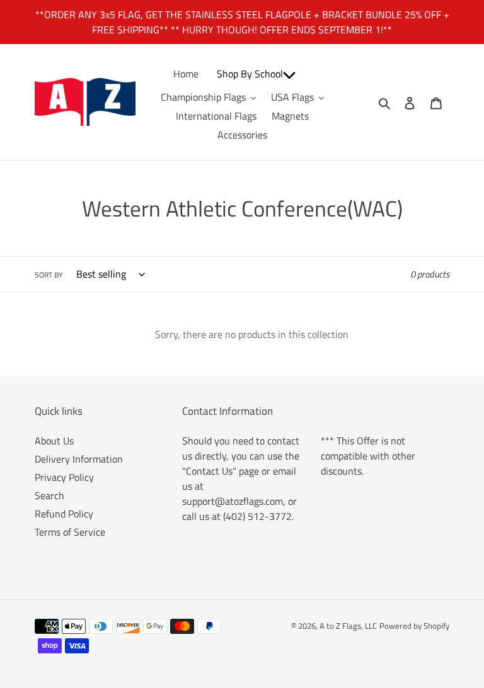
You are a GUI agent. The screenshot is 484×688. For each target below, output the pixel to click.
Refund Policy (64, 513)
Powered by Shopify (414, 625)
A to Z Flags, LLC (348, 625)
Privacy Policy (64, 477)
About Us (54, 440)
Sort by (48, 275)
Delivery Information (79, 458)
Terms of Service (70, 531)
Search (49, 495)
